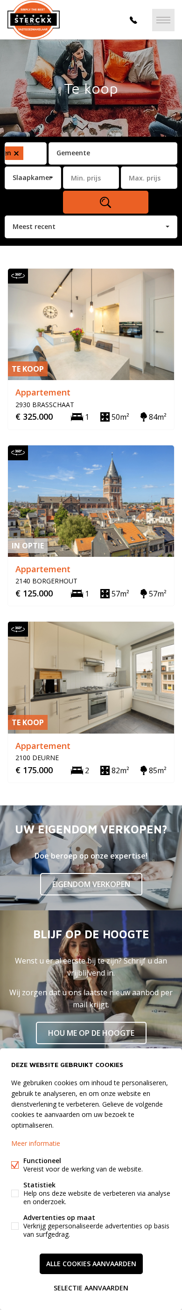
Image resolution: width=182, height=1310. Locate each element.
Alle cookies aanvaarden (91, 1263)
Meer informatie (35, 1143)
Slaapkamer (32, 177)
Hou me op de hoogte (91, 1033)
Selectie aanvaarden (91, 1287)
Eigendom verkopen (91, 884)
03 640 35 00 (133, 20)
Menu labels (163, 20)
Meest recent (34, 226)
